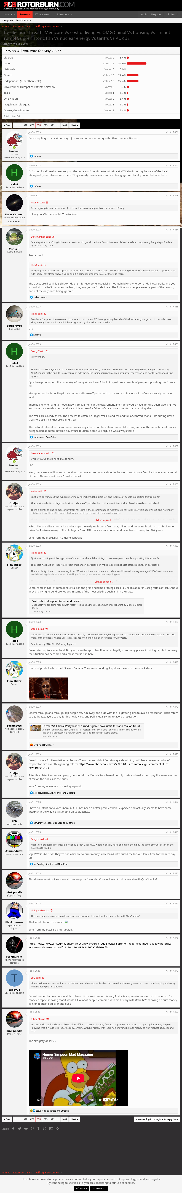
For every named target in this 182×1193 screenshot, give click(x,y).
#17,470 (174, 621)
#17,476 (174, 873)
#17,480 (174, 1011)
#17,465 (174, 306)
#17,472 (174, 706)
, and (50, 864)
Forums (25, 14)
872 (25, 125)
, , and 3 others (54, 792)
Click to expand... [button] (104, 520)
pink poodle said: (40, 910)
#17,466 (174, 344)
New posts (7, 20)
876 (52, 125)
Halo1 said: (36, 265)
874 (39, 125)
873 (32, 125)
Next (73, 125)
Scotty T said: (38, 351)
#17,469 (174, 545)
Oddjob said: (37, 628)
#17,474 (174, 802)
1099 (64, 125)
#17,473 (174, 754)
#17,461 (174, 132)
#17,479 (174, 970)
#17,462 (174, 165)
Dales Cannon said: (41, 236)
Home (8, 14)
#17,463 (174, 195)
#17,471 (174, 662)
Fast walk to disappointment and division (57, 601)
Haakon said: (38, 202)
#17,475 (174, 832)
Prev (8, 125)
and (44, 437)
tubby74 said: (38, 1019)
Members (63, 14)
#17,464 (174, 229)
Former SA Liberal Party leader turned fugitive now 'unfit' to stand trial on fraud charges (96, 726)
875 (45, 125)
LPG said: (36, 977)
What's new (42, 14)
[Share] (166, 132)
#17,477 (174, 903)
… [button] (19, 125)
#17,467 (174, 446)
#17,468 (174, 484)
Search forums (23, 20)
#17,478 (174, 937)
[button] (14, 14)
